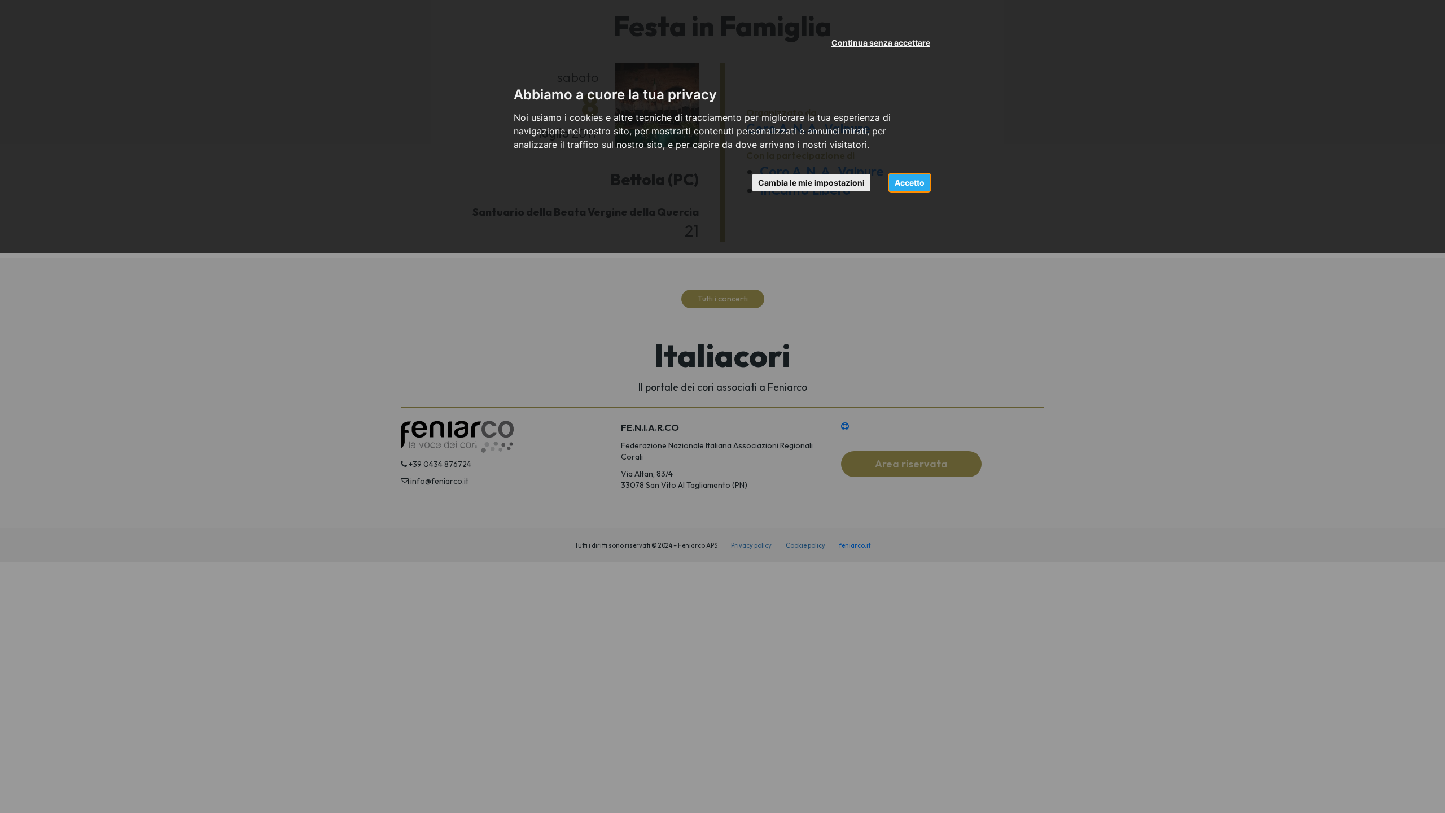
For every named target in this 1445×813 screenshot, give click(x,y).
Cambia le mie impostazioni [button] (811, 182)
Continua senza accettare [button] (880, 42)
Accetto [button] (910, 182)
